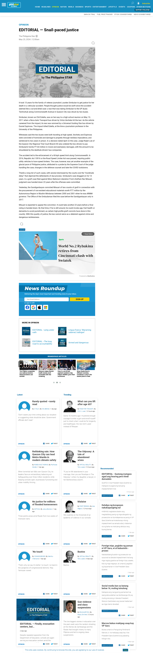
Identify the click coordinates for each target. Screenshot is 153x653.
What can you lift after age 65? (86, 403)
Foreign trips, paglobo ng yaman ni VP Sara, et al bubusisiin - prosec (117, 548)
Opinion (24, 24)
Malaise (82, 501)
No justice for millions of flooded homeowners (44, 503)
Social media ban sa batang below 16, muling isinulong (115, 587)
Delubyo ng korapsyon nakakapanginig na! (112, 506)
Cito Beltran (45, 409)
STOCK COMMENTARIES (123, 14)
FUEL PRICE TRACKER (104, 14)
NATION (63, 7)
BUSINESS (79, 7)
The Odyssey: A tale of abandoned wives (86, 456)
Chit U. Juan (81, 411)
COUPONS (131, 7)
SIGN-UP (79, 299)
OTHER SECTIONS (144, 7)
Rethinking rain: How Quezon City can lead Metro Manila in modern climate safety (44, 456)
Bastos (81, 551)
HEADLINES (45, 7)
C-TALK (36, 409)
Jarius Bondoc (47, 509)
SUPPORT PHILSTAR (143, 10)
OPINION (55, 7)
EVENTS (122, 7)
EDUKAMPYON (84, 612)
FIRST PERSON (84, 506)
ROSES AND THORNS (41, 465)
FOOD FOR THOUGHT (86, 409)
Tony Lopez (81, 467)
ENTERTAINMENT (100, 7)
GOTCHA (37, 509)
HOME (37, 7)
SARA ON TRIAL (89, 14)
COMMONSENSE (39, 556)
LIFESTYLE (112, 7)
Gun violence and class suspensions (84, 604)
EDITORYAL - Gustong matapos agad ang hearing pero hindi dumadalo (117, 476)
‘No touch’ (37, 551)
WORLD (71, 7)
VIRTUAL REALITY (85, 465)
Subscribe (146, 3)
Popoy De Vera (82, 614)
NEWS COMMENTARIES (142, 14)
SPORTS (88, 7)
